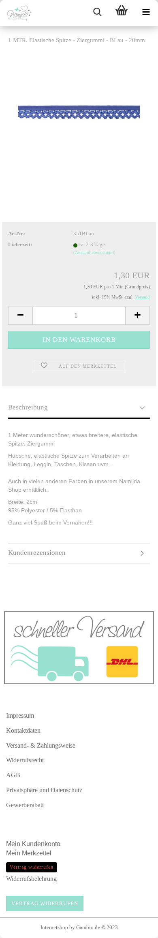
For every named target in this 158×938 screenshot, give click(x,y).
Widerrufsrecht (25, 760)
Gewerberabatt (25, 805)
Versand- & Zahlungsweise (40, 745)
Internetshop (54, 927)
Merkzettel (37, 853)
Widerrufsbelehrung (31, 878)
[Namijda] (16, 13)
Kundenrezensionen (37, 552)
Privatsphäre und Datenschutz (44, 790)
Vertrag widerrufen (44, 903)
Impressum (20, 715)
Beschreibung (28, 407)
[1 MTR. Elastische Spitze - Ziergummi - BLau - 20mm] (79, 112)
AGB (13, 775)
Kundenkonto (41, 843)
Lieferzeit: (20, 244)
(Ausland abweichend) (94, 252)
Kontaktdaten (23, 730)
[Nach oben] (136, 928)
